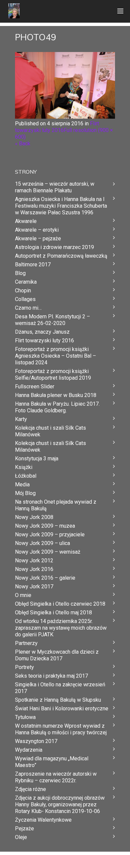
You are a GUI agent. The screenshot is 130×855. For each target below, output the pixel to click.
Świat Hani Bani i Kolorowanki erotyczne (61, 708)
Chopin (23, 290)
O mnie (23, 595)
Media (22, 484)
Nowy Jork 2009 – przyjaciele (50, 534)
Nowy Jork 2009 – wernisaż (47, 552)
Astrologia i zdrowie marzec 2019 (54, 247)
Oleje (21, 837)
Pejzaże (24, 828)
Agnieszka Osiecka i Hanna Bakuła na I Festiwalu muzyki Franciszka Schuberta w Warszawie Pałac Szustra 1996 (61, 206)
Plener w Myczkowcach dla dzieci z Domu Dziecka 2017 (57, 655)
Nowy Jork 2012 (34, 560)
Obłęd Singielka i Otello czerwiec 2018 (60, 604)
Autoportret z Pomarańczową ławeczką (61, 256)
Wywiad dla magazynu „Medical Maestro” (51, 761)
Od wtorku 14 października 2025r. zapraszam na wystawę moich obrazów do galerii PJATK (61, 628)
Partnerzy (26, 643)
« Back (22, 143)
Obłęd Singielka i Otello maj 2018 (53, 612)
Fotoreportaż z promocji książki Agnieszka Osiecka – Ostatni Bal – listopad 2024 (55, 356)
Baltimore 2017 (33, 264)
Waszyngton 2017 (36, 741)
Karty (21, 419)
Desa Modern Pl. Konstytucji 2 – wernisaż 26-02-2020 (52, 319)
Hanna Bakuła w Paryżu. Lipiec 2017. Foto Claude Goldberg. (57, 407)
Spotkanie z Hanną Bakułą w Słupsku (58, 700)
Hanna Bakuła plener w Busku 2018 (55, 395)
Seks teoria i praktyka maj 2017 (51, 676)
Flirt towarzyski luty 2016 (57, 126)
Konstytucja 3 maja (36, 458)
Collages (25, 299)
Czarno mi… (28, 308)
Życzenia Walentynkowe (43, 820)
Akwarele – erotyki (37, 230)
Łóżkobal (25, 476)
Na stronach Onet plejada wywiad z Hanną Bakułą (55, 505)
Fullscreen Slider (34, 386)
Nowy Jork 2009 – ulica (42, 543)
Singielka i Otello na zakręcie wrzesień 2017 (60, 687)
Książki (23, 467)
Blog (20, 273)
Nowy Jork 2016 (34, 569)
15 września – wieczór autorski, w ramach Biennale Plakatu (54, 187)
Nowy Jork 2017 (34, 586)
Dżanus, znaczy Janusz (42, 332)
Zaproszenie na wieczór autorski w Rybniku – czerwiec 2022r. (56, 777)
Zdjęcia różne (30, 789)
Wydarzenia (28, 750)
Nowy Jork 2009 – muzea (45, 526)
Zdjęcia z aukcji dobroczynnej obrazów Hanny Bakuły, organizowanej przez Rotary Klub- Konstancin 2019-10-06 (60, 804)
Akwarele (26, 221)
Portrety (24, 667)
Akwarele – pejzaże (38, 238)
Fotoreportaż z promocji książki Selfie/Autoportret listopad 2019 (53, 374)
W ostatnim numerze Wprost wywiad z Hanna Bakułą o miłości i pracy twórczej (61, 729)
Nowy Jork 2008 (34, 517)
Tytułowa (25, 717)
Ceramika (26, 282)
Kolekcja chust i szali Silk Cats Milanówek (50, 431)
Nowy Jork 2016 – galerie (45, 578)
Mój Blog (25, 493)
